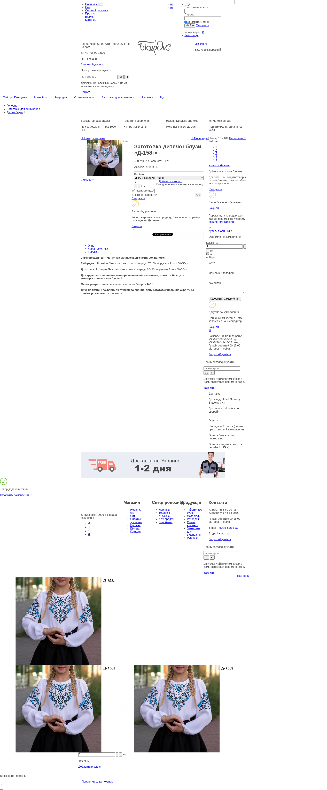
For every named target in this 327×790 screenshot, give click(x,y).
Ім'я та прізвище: (143, 190)
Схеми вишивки (192, 524)
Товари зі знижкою (164, 514)
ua (171, 4)
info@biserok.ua (228, 527)
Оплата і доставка (96, 10)
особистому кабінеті (221, 221)
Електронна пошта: (144, 194)
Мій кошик (200, 43)
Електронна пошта (196, 7)
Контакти (90, 19)
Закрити (86, 92)
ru (171, 7)
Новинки (164, 509)
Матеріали (193, 516)
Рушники (192, 537)
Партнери (243, 575)
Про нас (90, 13)
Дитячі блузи (15, 112)
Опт (87, 7)
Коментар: (215, 283)
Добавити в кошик (170, 181)
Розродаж (193, 519)
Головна (12, 105)
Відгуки (89, 16)
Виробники (166, 522)
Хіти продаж (166, 519)
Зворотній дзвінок (92, 64)
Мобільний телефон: (222, 273)
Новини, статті (94, 4)
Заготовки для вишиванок (23, 109)
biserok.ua (223, 533)
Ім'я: (212, 263)
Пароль (189, 14)
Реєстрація (191, 35)
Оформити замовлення (14, 495)
